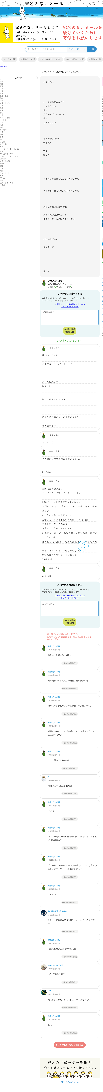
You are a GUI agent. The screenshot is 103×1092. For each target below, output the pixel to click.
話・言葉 (3, 159)
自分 (1, 122)
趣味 (1, 147)
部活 (1, 98)
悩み (1, 125)
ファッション (5, 173)
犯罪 (1, 171)
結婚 (1, 84)
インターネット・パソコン (10, 149)
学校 (1, 93)
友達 (1, 91)
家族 (1, 86)
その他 (2, 163)
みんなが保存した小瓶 (75, 59)
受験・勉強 (4, 96)
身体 (1, 137)
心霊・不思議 (5, 161)
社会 (1, 113)
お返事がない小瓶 (28, 59)
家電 (1, 166)
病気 (1, 134)
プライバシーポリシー (70, 307)
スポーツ (3, 168)
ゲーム (2, 178)
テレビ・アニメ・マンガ (9, 156)
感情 (1, 127)
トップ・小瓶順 (9, 59)
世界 (1, 115)
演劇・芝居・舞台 (6, 183)
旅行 (1, 176)
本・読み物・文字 (6, 154)
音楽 (1, 151)
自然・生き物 (5, 118)
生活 (1, 101)
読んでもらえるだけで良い (50, 59)
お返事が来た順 (95, 59)
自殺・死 (3, 144)
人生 (1, 106)
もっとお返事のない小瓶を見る (70, 1045)
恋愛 (1, 81)
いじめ (2, 142)
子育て (2, 180)
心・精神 (3, 130)
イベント (3, 120)
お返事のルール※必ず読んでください (70, 304)
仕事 (1, 108)
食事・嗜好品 (5, 103)
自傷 (1, 132)
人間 (1, 89)
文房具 (2, 185)
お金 (1, 110)
